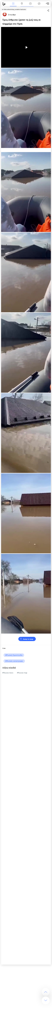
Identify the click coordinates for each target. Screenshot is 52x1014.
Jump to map (28, 639)
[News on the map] (5, 3)
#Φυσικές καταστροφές (14, 661)
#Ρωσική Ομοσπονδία (13, 655)
